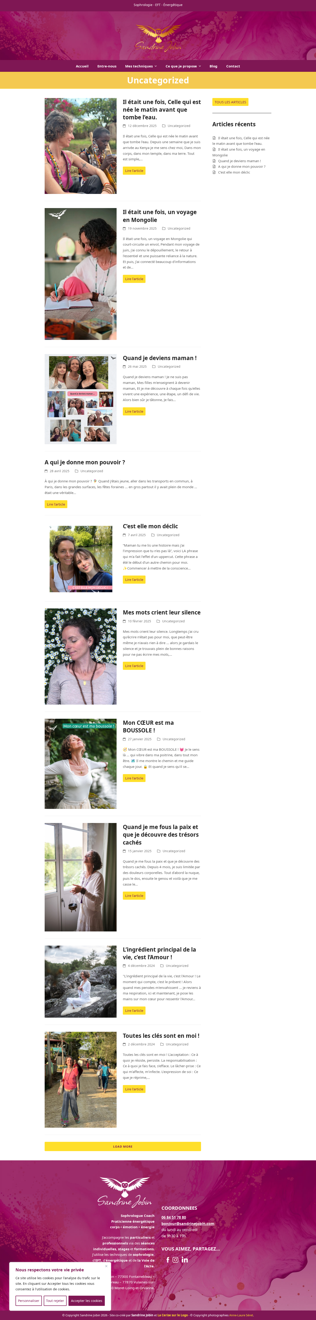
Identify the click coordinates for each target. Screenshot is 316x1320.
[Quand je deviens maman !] (81, 398)
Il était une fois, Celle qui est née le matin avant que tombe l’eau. (162, 109)
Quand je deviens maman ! (160, 358)
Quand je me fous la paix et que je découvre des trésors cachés (161, 834)
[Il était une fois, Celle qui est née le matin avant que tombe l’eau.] (81, 145)
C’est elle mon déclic (150, 526)
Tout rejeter (55, 1300)
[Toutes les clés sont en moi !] (81, 1079)
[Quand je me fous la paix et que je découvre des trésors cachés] (81, 876)
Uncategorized (179, 125)
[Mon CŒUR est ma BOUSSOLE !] (81, 763)
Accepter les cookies (86, 1300)
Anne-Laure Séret (241, 1315)
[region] (60, 1286)
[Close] (106, 1266)
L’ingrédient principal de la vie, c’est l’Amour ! (159, 953)
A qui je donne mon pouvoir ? (85, 462)
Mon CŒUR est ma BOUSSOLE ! (148, 726)
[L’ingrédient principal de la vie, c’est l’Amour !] (81, 981)
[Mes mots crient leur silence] (81, 656)
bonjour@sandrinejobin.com (187, 1223)
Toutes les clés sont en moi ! (161, 1035)
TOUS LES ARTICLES (230, 102)
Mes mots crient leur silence (162, 612)
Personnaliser (28, 1300)
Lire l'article (134, 170)
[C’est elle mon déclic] (81, 558)
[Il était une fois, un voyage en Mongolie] (81, 273)
